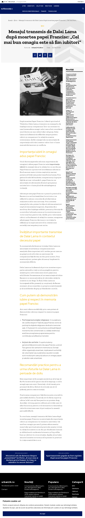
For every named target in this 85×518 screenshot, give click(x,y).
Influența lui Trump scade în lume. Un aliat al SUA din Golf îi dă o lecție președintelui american (71, 132)
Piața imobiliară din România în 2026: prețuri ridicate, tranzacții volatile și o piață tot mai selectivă (71, 89)
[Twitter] (40, 55)
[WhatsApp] (50, 55)
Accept (42, 514)
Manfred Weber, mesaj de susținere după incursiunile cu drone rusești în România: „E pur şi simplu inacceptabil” (71, 178)
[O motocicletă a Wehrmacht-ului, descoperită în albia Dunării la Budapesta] (80, 75)
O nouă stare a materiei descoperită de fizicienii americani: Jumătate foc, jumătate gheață (71, 103)
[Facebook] (35, 55)
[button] (83, 8)
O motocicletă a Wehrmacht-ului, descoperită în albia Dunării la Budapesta (71, 77)
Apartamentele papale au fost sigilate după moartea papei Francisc (64, 456)
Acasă (10, 20)
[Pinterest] (45, 55)
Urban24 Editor (37, 48)
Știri (15, 20)
